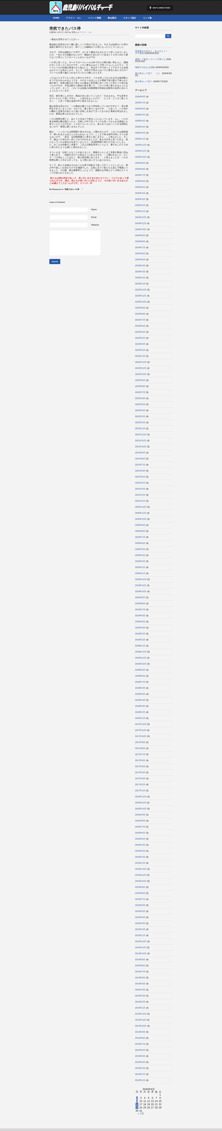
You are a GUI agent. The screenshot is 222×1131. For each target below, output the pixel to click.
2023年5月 (140, 332)
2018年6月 (140, 688)
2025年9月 (140, 163)
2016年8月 (140, 821)
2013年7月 (140, 1044)
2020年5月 (140, 549)
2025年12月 (140, 145)
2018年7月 (140, 682)
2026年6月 (140, 108)
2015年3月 (140, 923)
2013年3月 (140, 1068)
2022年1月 (140, 428)
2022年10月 (140, 374)
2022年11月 (140, 368)
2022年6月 (140, 398)
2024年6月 (140, 253)
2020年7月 (140, 537)
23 (137, 1107)
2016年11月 (140, 802)
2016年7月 (140, 827)
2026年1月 (140, 139)
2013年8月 (140, 1038)
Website (95, 225)
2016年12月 (140, 796)
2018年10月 (140, 664)
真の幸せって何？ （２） (148, 73)
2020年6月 (140, 543)
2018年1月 (140, 718)
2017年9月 (140, 742)
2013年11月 (140, 1020)
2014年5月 (140, 983)
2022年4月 (140, 410)
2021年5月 (140, 477)
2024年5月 (140, 259)
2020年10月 (140, 519)
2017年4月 (140, 772)
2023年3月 (140, 344)
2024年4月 (140, 265)
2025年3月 (140, 199)
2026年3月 (140, 127)
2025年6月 (140, 181)
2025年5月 (140, 187)
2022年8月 (140, 386)
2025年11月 (140, 151)
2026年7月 (140, 102)
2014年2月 (140, 1002)
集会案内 (112, 18)
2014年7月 (140, 971)
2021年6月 (140, 471)
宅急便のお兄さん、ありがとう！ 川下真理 (159, 52)
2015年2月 (140, 929)
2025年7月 (140, 175)
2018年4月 (140, 700)
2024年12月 (140, 217)
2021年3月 (140, 489)
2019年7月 (140, 609)
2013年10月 (140, 1026)
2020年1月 (140, 573)
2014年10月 (140, 953)
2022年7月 (140, 392)
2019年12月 (140, 579)
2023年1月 (140, 356)
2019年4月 (140, 627)
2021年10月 (140, 446)
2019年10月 (140, 591)
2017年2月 (140, 784)
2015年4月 (140, 917)
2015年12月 (140, 869)
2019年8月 (140, 603)
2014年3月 (140, 996)
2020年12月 (140, 507)
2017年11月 (140, 730)
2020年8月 (140, 531)
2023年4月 (140, 338)
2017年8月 (140, 748)
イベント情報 (94, 18)
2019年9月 (140, 597)
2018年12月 (140, 652)
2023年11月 (140, 296)
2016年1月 (140, 863)
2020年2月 (140, 567)
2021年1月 (140, 501)
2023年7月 (140, 320)
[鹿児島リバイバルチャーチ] (81, 12)
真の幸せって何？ (143, 81)
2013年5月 (140, 1056)
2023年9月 (140, 308)
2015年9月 (140, 887)
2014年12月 (140, 941)
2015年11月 (140, 875)
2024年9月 (140, 235)
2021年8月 (140, 458)
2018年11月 (140, 658)
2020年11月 (140, 513)
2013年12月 (140, 1014)
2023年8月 (140, 314)
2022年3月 (140, 416)
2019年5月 (140, 621)
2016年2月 (140, 857)
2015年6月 (140, 905)
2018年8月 (140, 676)
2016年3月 (140, 851)
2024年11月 (140, 223)
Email (93, 217)
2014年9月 (140, 959)
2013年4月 (140, 1062)
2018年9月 (140, 670)
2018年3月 (140, 706)
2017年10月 (140, 736)
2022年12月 (140, 362)
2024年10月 (140, 229)
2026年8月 (140, 96)
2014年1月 (140, 1008)
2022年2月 (140, 422)
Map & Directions (161, 8)
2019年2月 (140, 639)
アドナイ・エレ (73, 18)
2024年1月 (140, 283)
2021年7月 (140, 464)
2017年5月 (140, 766)
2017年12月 (140, 724)
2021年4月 (140, 483)
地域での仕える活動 (145, 67)
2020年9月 (140, 525)
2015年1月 (140, 935)
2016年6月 (140, 833)
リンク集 (147, 18)
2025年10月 (140, 157)
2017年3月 (140, 778)
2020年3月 (140, 561)
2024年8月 (140, 241)
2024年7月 (140, 247)
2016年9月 (140, 814)
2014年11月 (140, 947)
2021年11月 (140, 440)
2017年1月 (140, 790)
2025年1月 (140, 211)
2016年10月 (140, 808)
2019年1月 (140, 646)
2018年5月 (140, 694)
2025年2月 (140, 205)
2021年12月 (140, 434)
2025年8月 (140, 169)
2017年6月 (140, 760)
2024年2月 (140, 277)
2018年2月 (140, 712)
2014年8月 (140, 965)
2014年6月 (140, 977)
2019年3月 (140, 633)
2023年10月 (140, 302)
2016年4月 (140, 845)
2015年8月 (140, 893)
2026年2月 (140, 133)
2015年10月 (140, 881)
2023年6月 (140, 326)
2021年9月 (140, 452)
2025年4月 (140, 193)
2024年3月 (140, 271)
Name (94, 209)
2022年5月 (140, 404)
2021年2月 (140, 495)
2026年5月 (140, 114)
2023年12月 (140, 289)
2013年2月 (140, 1074)
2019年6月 (140, 615)
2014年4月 (140, 989)
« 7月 (141, 1113)
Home (56, 18)
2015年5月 (140, 911)
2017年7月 (140, 754)
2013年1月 (140, 1080)
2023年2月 (140, 350)
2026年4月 (140, 121)
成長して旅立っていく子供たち (150, 59)
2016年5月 (140, 839)
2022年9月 (140, 380)
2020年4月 (140, 555)
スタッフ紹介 (129, 18)
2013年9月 (140, 1032)
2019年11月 (140, 585)
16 (137, 1104)
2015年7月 (140, 899)
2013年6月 (140, 1050)
